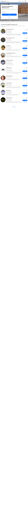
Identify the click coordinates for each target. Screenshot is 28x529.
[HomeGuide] (3, 1)
